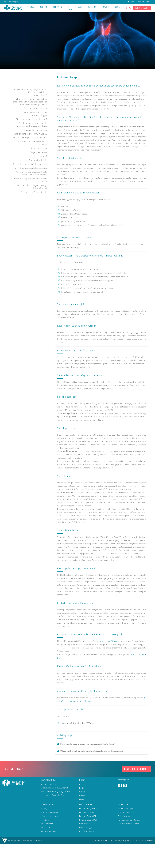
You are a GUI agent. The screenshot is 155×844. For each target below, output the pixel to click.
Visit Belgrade (45, 808)
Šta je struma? (40, 156)
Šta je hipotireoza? (39, 148)
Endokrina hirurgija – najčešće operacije (29, 137)
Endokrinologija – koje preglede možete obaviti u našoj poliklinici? (32, 124)
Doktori (82, 788)
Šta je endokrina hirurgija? (35, 129)
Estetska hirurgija (85, 827)
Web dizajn (12, 840)
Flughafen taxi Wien (86, 831)
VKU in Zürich (45, 827)
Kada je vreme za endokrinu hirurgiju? (30, 133)
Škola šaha (45, 820)
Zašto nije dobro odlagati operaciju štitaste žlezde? (82, 691)
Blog (18, 840)
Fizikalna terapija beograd (50, 812)
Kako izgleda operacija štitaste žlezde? (30, 164)
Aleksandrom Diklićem (109, 641)
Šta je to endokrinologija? (35, 108)
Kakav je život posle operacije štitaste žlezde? (80, 666)
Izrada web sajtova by (29, 840)
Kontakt (82, 799)
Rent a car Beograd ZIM (88, 816)
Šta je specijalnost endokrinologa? (31, 119)
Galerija (82, 792)
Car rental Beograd (86, 823)
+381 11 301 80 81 (137, 769)
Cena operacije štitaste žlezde (33, 192)
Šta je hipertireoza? (38, 152)
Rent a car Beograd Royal (88, 808)
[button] (30, 8)
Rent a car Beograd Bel (87, 812)
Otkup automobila (47, 823)
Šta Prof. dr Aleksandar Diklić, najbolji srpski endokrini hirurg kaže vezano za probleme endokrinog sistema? (30, 102)
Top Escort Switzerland (49, 831)
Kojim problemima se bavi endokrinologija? (35, 114)
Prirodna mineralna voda (50, 816)
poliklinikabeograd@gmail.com (58, 791)
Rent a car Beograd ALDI (88, 820)
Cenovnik (82, 796)
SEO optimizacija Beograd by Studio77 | (124, 840)
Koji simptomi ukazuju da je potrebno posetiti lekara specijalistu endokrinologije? (30, 92)
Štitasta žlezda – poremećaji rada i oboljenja (79, 375)
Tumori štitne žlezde (38, 160)
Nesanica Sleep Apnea (126, 808)
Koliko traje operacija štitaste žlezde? (30, 167)
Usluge (81, 784)
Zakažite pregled (142, 8)
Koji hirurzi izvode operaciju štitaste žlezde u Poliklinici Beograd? (31, 173)
